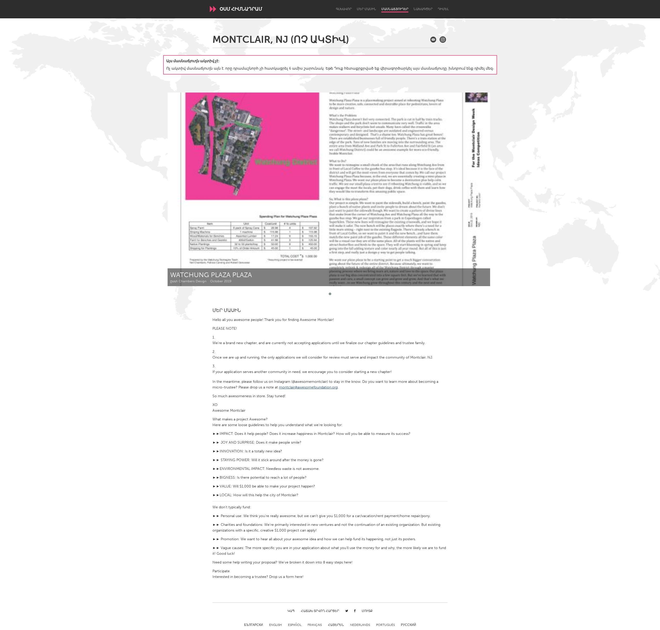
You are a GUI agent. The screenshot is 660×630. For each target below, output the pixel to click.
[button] (330, 293)
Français (315, 625)
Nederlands (360, 625)
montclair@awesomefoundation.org (308, 387)
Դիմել (443, 9)
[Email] (433, 39)
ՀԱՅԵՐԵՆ (336, 625)
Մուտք (367, 611)
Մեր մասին (366, 9)
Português (385, 625)
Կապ (291, 611)
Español (294, 625)
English (275, 625)
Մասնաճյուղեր (394, 9)
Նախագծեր (423, 9)
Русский (408, 625)
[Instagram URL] (443, 39)
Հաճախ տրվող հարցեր (320, 611)
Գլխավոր (344, 9)
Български (253, 625)
